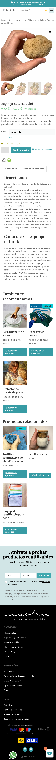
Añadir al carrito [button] (40, 475)
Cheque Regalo (10, 652)
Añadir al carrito (21, 150)
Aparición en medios (13, 686)
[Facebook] (25, 749)
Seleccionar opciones (11, 352)
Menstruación (10, 633)
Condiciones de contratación (16, 719)
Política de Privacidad (13, 710)
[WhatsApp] (13, 758)
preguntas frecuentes (13, 681)
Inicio (3, 20)
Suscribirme (44, 575)
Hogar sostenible (11, 643)
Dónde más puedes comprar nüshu (19, 676)
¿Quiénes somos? (26, 4)
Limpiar (12, 137)
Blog (14, 4)
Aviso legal (9, 705)
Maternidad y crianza (17, 20)
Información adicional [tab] (33, 169)
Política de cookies (12, 715)
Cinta (3, 132)
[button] (51, 10)
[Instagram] (31, 749)
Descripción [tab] (11, 169)
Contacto (40, 4)
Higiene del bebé (37, 20)
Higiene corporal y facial (15, 638)
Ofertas (7, 657)
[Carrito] (4, 10)
